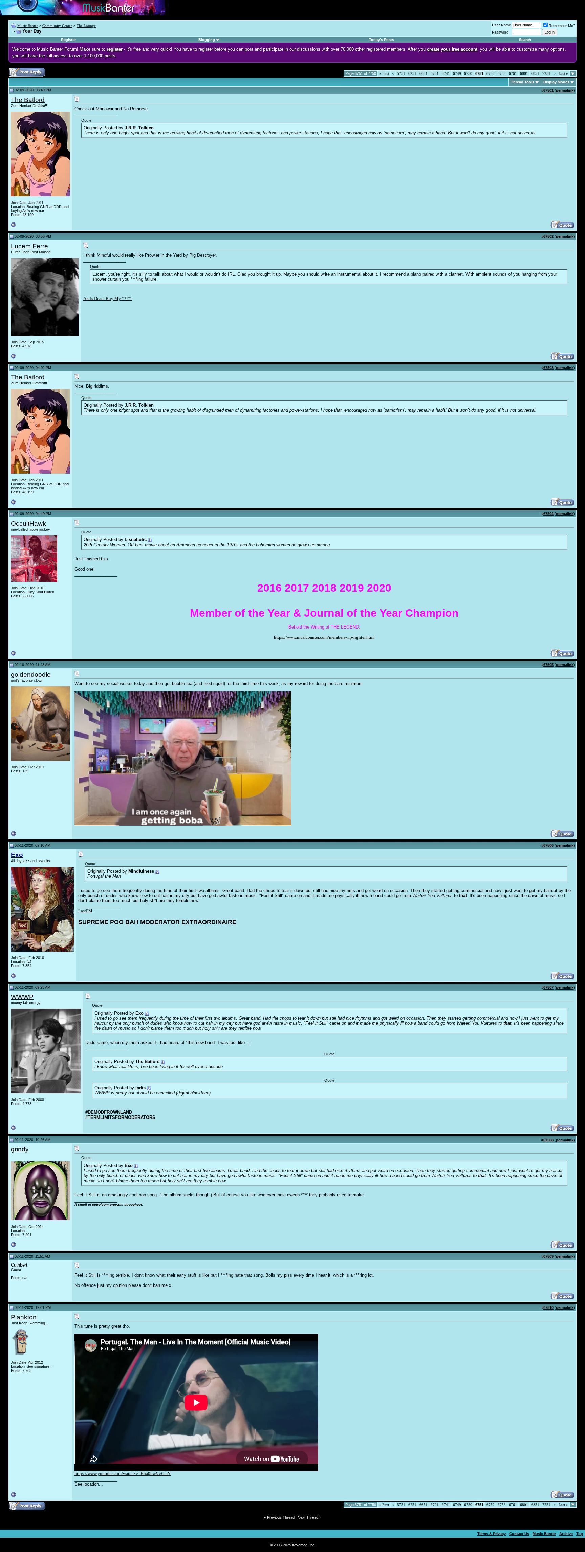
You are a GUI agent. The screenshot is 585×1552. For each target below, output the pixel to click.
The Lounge (86, 26)
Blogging (206, 40)
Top (579, 1534)
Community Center (57, 26)
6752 (490, 73)
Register (68, 40)
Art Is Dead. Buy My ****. (107, 298)
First (384, 73)
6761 (513, 73)
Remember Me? (562, 26)
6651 (423, 73)
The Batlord (28, 99)
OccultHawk (28, 523)
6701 (435, 73)
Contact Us (519, 1534)
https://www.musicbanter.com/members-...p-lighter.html (324, 637)
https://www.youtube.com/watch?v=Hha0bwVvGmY (122, 1473)
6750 (468, 73)
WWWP (22, 996)
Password (500, 32)
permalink (564, 90)
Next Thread (308, 1517)
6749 (457, 73)
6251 (412, 73)
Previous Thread (281, 1517)
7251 (546, 73)
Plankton (24, 1317)
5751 (401, 73)
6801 (524, 73)
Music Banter (27, 26)
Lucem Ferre (29, 246)
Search (525, 40)
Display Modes (556, 82)
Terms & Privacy (491, 1534)
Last (563, 73)
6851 (535, 73)
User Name (501, 25)
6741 (446, 73)
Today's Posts (381, 40)
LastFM (85, 910)
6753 (502, 73)
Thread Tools (522, 82)
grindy (20, 1149)
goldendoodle (31, 674)
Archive (566, 1534)
